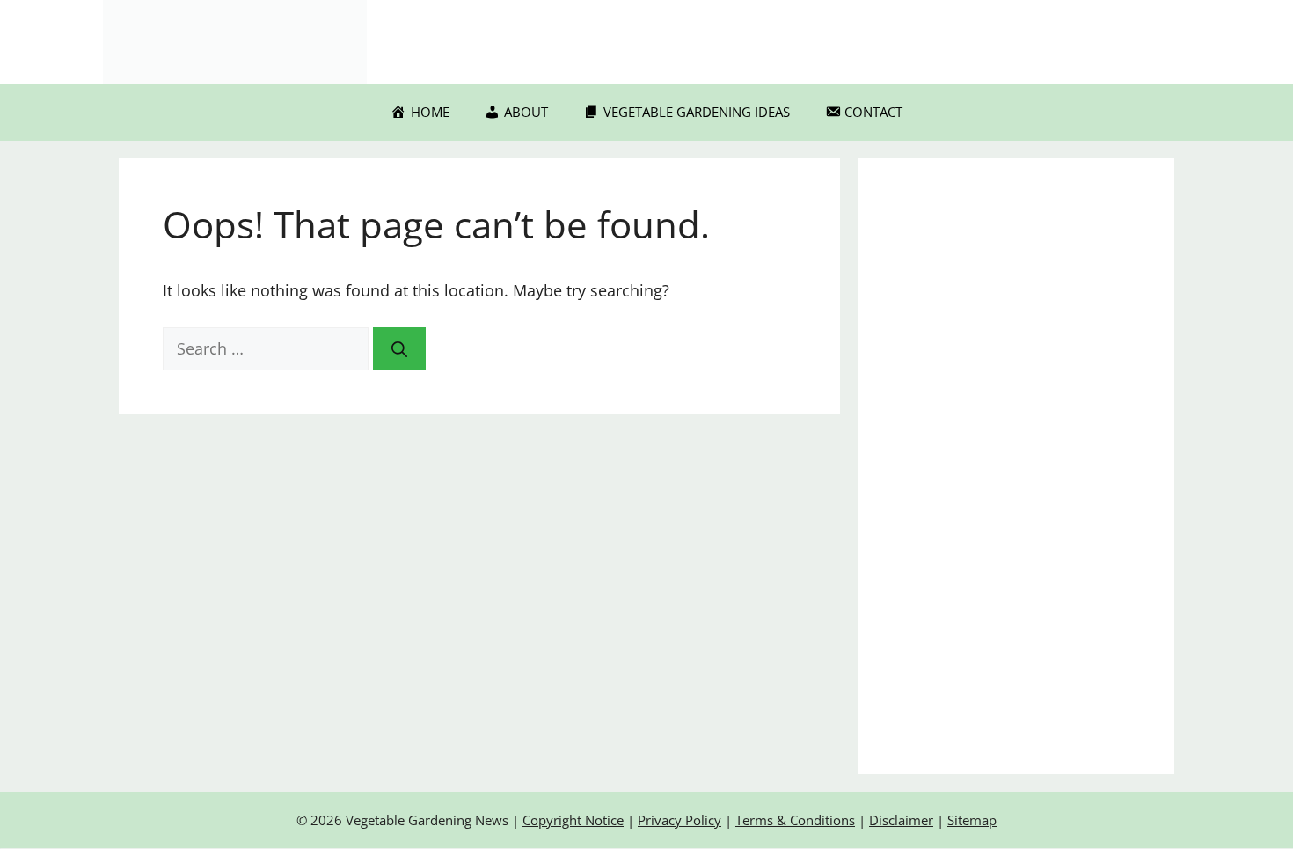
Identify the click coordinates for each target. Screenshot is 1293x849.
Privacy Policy (679, 820)
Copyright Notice (573, 820)
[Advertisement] (1016, 466)
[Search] (399, 348)
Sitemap (972, 820)
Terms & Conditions (795, 820)
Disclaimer (901, 820)
